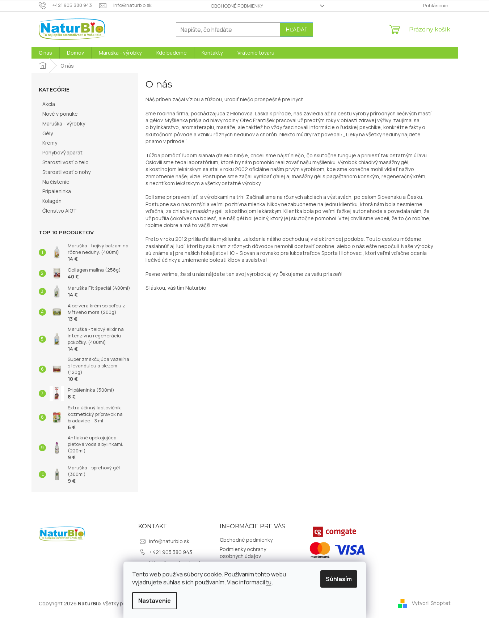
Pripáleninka (56, 191)
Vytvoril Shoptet (431, 602)
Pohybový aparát (62, 152)
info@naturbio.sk (169, 541)
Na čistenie (55, 181)
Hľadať (296, 29)
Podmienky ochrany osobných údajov (243, 552)
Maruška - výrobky (63, 123)
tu (268, 582)
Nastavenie (154, 601)
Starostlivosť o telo (65, 162)
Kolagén (52, 200)
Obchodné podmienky (237, 6)
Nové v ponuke (60, 113)
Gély (47, 133)
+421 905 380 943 (170, 552)
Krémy (49, 142)
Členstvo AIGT (59, 210)
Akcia (48, 104)
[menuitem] (45, 53)
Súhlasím (339, 579)
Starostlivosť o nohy (66, 172)
